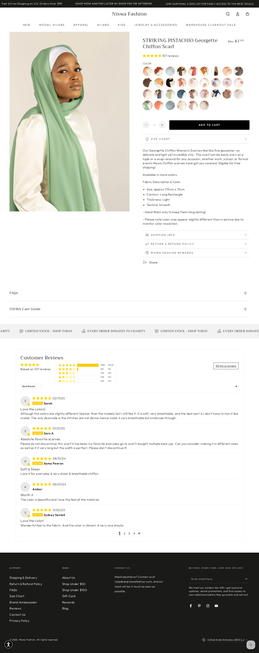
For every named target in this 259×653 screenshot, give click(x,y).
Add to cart (209, 124)
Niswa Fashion (27, 639)
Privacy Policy (19, 621)
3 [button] (129, 533)
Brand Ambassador (23, 602)
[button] (228, 14)
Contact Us (17, 614)
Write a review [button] (226, 366)
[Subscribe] (247, 579)
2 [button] (125, 533)
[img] (42, 398)
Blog (65, 608)
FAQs (13, 590)
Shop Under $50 (74, 584)
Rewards (68, 602)
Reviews (15, 608)
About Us (68, 577)
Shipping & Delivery (23, 577)
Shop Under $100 (74, 590)
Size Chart (16, 596)
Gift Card (68, 596)
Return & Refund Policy (25, 584)
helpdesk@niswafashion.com (133, 581)
